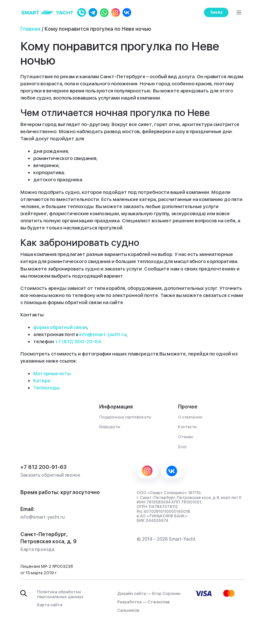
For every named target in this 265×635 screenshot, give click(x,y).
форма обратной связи (60, 327)
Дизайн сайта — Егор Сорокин (149, 593)
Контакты (187, 426)
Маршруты (109, 426)
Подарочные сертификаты (125, 417)
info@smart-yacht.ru (102, 334)
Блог (182, 446)
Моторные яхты (51, 373)
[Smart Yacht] (47, 12)
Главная (30, 29)
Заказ (216, 12)
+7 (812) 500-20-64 (78, 341)
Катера (41, 381)
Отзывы (185, 436)
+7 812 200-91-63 (43, 467)
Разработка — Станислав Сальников (143, 606)
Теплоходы (46, 388)
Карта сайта (49, 604)
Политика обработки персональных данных (60, 594)
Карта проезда (37, 549)
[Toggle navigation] (239, 12)
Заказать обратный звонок (50, 475)
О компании (190, 417)
